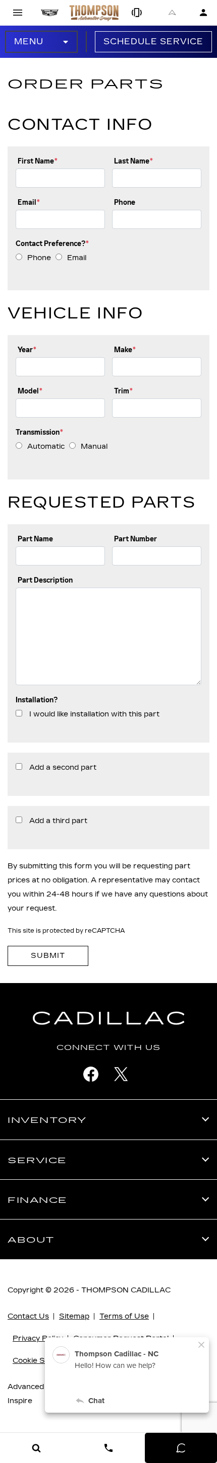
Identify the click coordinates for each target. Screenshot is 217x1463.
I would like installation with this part (94, 714)
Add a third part (58, 821)
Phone (124, 202)
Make (125, 350)
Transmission (39, 432)
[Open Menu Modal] (18, 12)
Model (30, 391)
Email (29, 202)
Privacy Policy (38, 1338)
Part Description (45, 580)
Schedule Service (153, 41)
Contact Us (28, 1316)
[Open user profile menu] (203, 12)
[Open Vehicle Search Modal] (36, 1448)
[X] (121, 1074)
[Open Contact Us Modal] (108, 1448)
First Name (38, 161)
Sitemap (74, 1316)
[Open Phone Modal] (137, 12)
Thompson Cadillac (126, 1290)
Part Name (35, 539)
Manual (94, 446)
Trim (123, 391)
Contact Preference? (52, 243)
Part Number (135, 539)
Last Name (133, 161)
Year (27, 350)
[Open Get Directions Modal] (172, 12)
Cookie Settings (41, 1360)
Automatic (46, 446)
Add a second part (62, 767)
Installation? (37, 700)
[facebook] (90, 1074)
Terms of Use (124, 1316)
